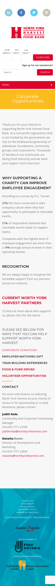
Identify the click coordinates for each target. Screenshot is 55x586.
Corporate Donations (19, 350)
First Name (16, 51)
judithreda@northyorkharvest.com (24, 431)
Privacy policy (27, 507)
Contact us (27, 501)
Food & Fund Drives (18, 369)
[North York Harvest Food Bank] (27, 32)
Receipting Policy (28, 509)
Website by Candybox (27, 512)
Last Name (26, 51)
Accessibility (27, 504)
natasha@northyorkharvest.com (23, 456)
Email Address (7, 51)
